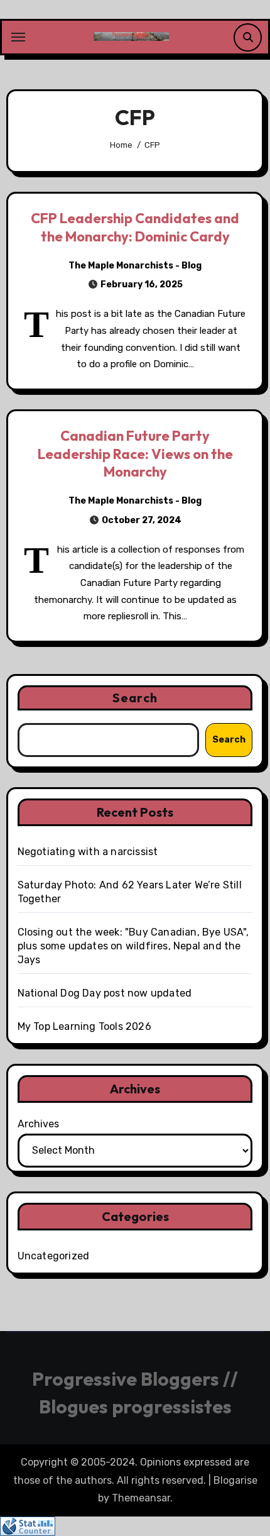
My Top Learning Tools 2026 (84, 1026)
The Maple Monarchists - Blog (135, 265)
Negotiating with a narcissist (88, 852)
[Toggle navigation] (18, 37)
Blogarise (235, 1480)
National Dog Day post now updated (105, 993)
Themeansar (141, 1498)
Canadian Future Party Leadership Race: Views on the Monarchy (135, 453)
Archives (38, 1124)
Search (135, 697)
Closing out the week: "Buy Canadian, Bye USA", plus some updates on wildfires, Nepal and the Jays (133, 946)
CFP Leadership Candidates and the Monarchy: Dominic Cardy (135, 227)
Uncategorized (54, 1256)
